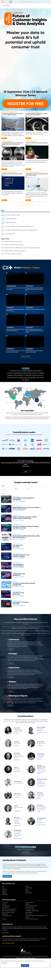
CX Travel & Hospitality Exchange (12, 215)
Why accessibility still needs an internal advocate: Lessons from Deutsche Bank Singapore (21, 247)
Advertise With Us (30, 902)
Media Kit (28, 904)
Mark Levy (16, 767)
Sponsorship (29, 914)
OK (25, 965)
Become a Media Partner (31, 905)
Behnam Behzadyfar (13, 116)
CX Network (35, 144)
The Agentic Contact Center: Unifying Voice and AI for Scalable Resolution (21, 230)
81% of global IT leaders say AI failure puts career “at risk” (14, 250)
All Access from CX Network (8, 910)
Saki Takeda (40, 805)
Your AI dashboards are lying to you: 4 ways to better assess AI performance (37, 114)
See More (10, 649)
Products (4, 919)
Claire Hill (16, 741)
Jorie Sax (16, 805)
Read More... (4, 138)
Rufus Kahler (17, 753)
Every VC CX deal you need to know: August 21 (37, 142)
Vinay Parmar (17, 793)
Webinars (4, 892)
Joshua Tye (16, 817)
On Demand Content (7, 915)
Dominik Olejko (17, 781)
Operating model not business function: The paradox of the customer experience (12, 143)
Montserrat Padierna (42, 779)
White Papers (29, 892)
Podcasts (4, 891)
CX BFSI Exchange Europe (11, 218)
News (27, 889)
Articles (27, 886)
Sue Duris (35, 177)
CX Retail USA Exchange (10, 222)
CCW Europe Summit (10, 233)
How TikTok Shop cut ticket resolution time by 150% (13, 244)
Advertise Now (5, 932)
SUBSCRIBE (25, 852)
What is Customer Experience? (9, 909)
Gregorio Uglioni (12, 146)
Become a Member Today (8, 912)
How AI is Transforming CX (32, 919)
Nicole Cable (17, 728)
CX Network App (30, 907)
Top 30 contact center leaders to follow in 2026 (12, 241)
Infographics (5, 894)
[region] (25, 963)
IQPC (31, 953)
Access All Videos (25, 356)
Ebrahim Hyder (40, 741)
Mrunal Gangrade (41, 727)
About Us (4, 904)
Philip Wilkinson (17, 830)
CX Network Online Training (32, 910)
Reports (27, 891)
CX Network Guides (30, 909)
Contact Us (7, 876)
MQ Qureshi (39, 792)
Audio (3, 888)
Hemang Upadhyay (41, 818)
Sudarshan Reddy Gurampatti (39, 116)
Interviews (4, 889)
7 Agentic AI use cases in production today (12, 173)
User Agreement (6, 905)
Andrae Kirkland (41, 753)
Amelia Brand (17, 539)
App (3, 886)
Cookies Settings (31, 957)
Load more (25, 204)
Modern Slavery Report (21, 957)
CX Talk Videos (29, 888)
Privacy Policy (45, 956)
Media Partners (29, 912)
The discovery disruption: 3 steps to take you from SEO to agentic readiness (12, 114)
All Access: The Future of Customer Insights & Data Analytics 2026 (19, 226)
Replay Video (5, 914)
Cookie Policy (5, 907)
